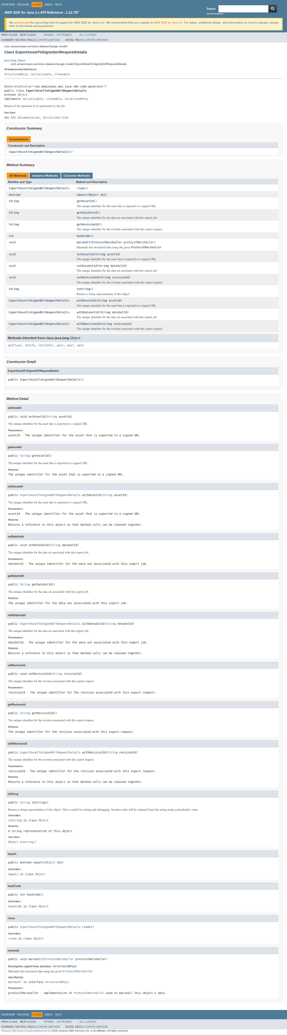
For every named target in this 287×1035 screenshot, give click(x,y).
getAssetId (85, 201)
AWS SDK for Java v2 (168, 22)
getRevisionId (88, 224)
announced (21, 22)
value (27, 86)
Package (23, 4)
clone (81, 188)
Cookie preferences (36, 1030)
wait (60, 345)
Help (58, 4)
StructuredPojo (16, 74)
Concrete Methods (77, 175)
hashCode (83, 236)
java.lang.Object (15, 60)
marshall (83, 242)
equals (82, 194)
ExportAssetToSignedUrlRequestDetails (39, 152)
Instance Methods (45, 175)
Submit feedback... (216, 13)
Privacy (5, 1030)
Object (23, 94)
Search (211, 8)
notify (30, 345)
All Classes (87, 34)
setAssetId (85, 254)
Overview (8, 4)
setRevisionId (88, 277)
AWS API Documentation (21, 117)
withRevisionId (88, 324)
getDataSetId (87, 212)
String (14, 201)
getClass (15, 345)
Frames (49, 34)
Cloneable (62, 74)
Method (54, 39)
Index (49, 4)
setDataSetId (87, 265)
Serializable (41, 74)
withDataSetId (88, 312)
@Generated (12, 86)
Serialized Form (55, 117)
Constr (42, 39)
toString (83, 289)
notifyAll (46, 345)
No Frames (64, 34)
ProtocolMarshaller (107, 242)
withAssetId (86, 300)
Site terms (17, 1030)
